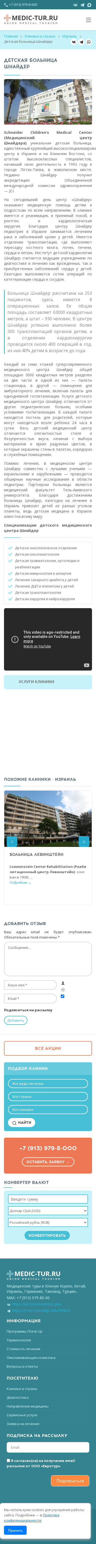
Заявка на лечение (23, 1423)
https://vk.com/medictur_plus (37, 1304)
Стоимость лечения (23, 1348)
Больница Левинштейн (36, 855)
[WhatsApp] (89, 42)
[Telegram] (81, 42)
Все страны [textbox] (22, 1096)
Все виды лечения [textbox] (28, 1083)
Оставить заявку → (48, 1162)
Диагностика (18, 1397)
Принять (15, 1530)
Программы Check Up (24, 1331)
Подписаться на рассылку (28, 1010)
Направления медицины (28, 1406)
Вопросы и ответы (22, 1366)
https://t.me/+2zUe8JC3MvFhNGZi (41, 1310)
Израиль (69, 36)
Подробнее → (20, 882)
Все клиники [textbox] (23, 1109)
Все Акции (48, 1048)
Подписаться (70, 1481)
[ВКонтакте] (74, 42)
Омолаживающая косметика (31, 1357)
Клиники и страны (40, 36)
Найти (24, 1122)
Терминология (19, 1340)
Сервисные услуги (22, 1415)
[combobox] (48, 1083)
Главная (11, 36)
